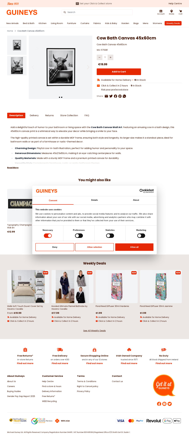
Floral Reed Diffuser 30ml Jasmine (156, 306)
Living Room (57, 23)
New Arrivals (12, 23)
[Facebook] (159, 404)
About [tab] (136, 200)
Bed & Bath (28, 23)
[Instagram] (164, 404)
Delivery (34, 115)
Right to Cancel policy (87, 386)
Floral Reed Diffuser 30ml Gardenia (112, 306)
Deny (54, 247)
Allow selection (94, 247)
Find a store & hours (51, 386)
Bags (136, 23)
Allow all (134, 247)
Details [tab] (94, 200)
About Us (11, 381)
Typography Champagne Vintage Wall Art (23, 226)
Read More (13, 167)
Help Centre (175, 3)
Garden (125, 23)
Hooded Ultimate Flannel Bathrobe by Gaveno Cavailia (69, 307)
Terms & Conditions (86, 381)
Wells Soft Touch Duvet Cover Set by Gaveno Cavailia (25, 307)
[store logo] (22, 12)
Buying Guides (14, 391)
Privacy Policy (83, 391)
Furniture (71, 23)
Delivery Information (52, 391)
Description (16, 115)
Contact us (117, 381)
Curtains (85, 23)
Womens (157, 23)
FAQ (87, 115)
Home (10, 31)
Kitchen (42, 23)
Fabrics (97, 23)
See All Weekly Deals (94, 330)
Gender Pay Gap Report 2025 (21, 396)
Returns (49, 115)
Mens (145, 23)
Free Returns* (48, 396)
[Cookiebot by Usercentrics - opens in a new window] (142, 191)
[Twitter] (170, 404)
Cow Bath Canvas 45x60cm (30, 31)
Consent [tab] (53, 200)
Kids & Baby (111, 23)
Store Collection (69, 115)
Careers (11, 386)
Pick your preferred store (114, 89)
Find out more (25, 363)
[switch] (79, 235)
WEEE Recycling (49, 401)
